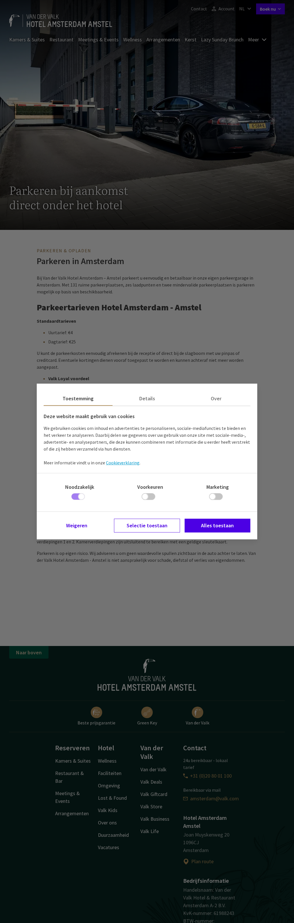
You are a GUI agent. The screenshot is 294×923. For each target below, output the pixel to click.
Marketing (217, 487)
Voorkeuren (150, 487)
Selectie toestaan (147, 525)
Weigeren (76, 525)
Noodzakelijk (79, 487)
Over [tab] (216, 398)
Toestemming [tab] (78, 398)
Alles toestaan (217, 525)
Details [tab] (147, 398)
